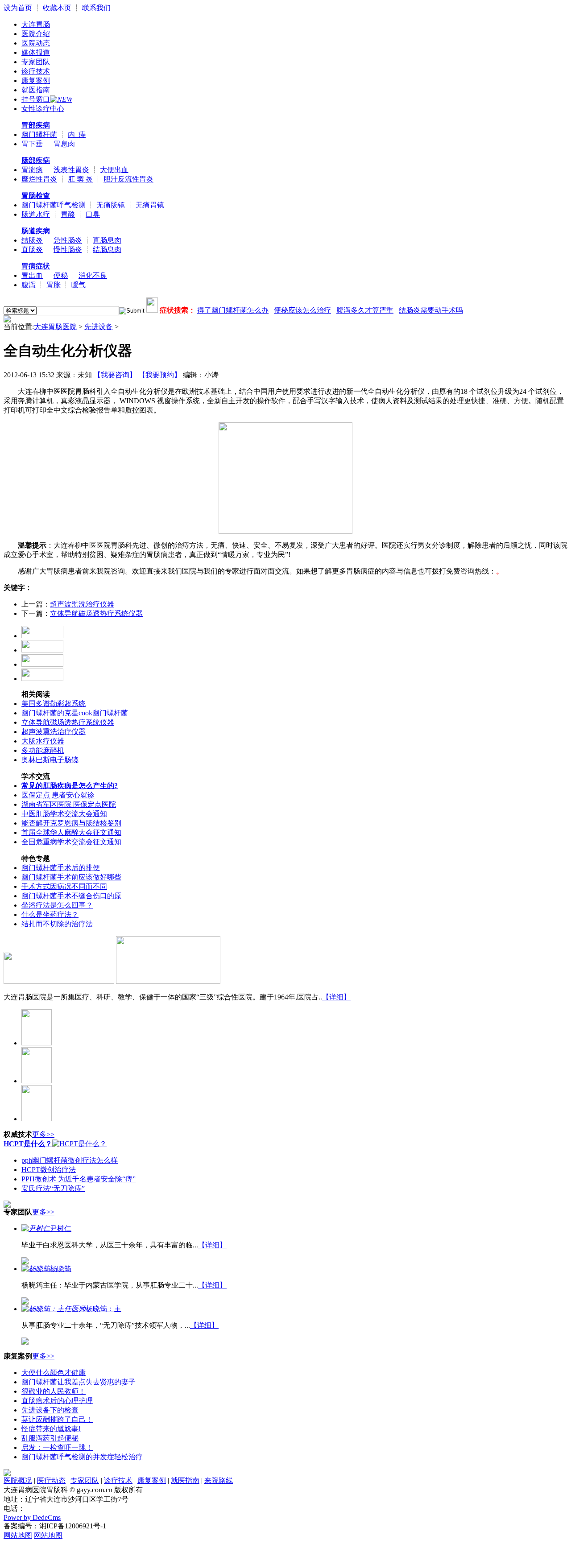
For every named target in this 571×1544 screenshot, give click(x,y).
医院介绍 (35, 33)
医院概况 (18, 1480)
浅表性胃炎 (71, 169)
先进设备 (98, 326)
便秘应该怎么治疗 (302, 310)
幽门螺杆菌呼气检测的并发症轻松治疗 (82, 1457)
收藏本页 (57, 8)
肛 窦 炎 (80, 179)
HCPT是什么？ (28, 1144)
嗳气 (78, 285)
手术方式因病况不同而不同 (64, 886)
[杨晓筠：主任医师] (53, 1309)
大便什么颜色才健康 (53, 1372)
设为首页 (18, 8)
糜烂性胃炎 (39, 179)
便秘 (61, 275)
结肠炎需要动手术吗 (431, 310)
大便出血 (114, 169)
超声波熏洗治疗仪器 (82, 604)
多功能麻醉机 (42, 750)
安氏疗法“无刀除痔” (53, 1188)
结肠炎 (32, 240)
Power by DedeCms (32, 1517)
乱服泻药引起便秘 (50, 1438)
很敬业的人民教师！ (53, 1391)
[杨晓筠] (35, 1268)
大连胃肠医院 (55, 326)
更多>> (43, 1134)
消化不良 (93, 275)
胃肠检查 (35, 195)
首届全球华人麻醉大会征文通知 (71, 832)
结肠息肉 (107, 249)
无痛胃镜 (150, 205)
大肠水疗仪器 (42, 741)
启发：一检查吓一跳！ (57, 1447)
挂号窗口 (35, 99)
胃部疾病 (35, 125)
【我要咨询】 (115, 375)
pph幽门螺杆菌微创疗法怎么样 (69, 1160)
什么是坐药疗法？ (50, 914)
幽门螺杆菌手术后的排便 (60, 867)
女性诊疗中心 (42, 108)
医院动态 (35, 43)
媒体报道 (35, 52)
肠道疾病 (35, 231)
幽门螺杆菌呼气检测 (53, 205)
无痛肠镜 (110, 205)
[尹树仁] (35, 1228)
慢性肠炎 (68, 249)
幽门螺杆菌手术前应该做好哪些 (71, 877)
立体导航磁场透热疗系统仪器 (96, 613)
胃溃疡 (32, 169)
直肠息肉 (107, 240)
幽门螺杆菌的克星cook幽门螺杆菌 (74, 713)
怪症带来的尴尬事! (51, 1429)
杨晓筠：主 (103, 1309)
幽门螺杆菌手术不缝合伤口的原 (71, 896)
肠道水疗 (35, 214)
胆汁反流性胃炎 (128, 179)
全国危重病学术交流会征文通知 (71, 842)
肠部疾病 (35, 160)
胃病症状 (35, 266)
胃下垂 (32, 144)
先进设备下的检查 (50, 1410)
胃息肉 (64, 144)
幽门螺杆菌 (39, 134)
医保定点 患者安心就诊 (58, 795)
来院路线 (218, 1480)
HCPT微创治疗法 (48, 1169)
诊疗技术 (35, 71)
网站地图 (18, 1535)
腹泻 (28, 285)
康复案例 (35, 80)
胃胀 (53, 285)
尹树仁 (60, 1228)
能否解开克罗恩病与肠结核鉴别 (71, 823)
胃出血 (32, 275)
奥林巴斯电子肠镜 (50, 760)
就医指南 (35, 90)
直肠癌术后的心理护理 (57, 1400)
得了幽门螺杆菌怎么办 (233, 310)
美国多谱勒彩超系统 (53, 703)
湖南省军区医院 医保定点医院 (68, 804)
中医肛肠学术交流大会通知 (64, 813)
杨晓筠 (60, 1268)
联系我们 (96, 8)
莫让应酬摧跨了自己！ (57, 1419)
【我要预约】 (159, 375)
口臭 (93, 214)
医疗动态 (51, 1480)
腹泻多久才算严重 (364, 310)
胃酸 (68, 214)
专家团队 (35, 62)
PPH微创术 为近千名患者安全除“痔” (78, 1179)
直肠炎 (32, 249)
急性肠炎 (68, 240)
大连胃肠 (35, 24)
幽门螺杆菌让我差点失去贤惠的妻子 (78, 1382)
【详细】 (336, 997)
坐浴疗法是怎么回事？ (57, 905)
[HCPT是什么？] (79, 1144)
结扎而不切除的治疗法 (57, 924)
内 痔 (77, 134)
